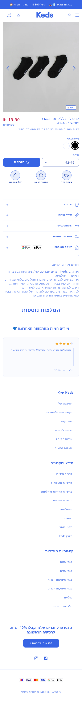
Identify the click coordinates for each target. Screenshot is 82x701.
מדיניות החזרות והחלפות (57, 491)
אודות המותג (64, 439)
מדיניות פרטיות (63, 500)
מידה (76, 155)
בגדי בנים (66, 571)
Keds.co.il (46, 691)
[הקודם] (74, 68)
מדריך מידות (64, 474)
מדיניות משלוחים (61, 483)
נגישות (68, 518)
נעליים (68, 597)
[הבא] (7, 68)
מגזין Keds (66, 536)
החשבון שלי (65, 403)
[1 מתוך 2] (42, 68)
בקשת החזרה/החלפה (59, 412)
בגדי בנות (66, 562)
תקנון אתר (66, 527)
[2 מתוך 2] (39, 68)
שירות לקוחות (64, 430)
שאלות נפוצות (64, 448)
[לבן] (66, 146)
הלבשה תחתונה (63, 606)
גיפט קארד (66, 421)
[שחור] (75, 145)
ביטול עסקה (65, 509)
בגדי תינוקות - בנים (60, 588)
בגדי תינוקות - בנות (60, 579)
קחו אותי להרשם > (41, 643)
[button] (77, 15)
